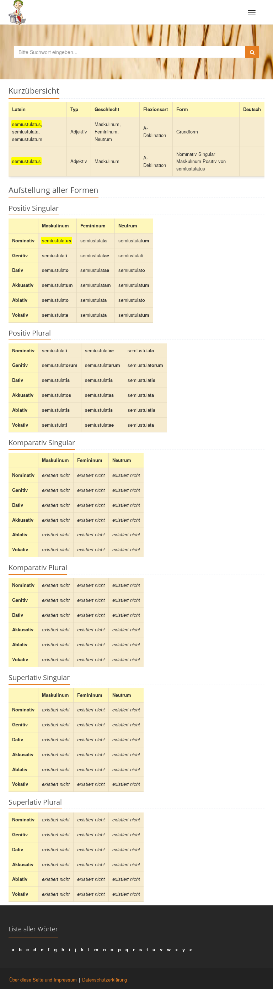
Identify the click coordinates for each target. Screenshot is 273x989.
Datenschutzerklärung (104, 979)
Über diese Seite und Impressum (43, 979)
